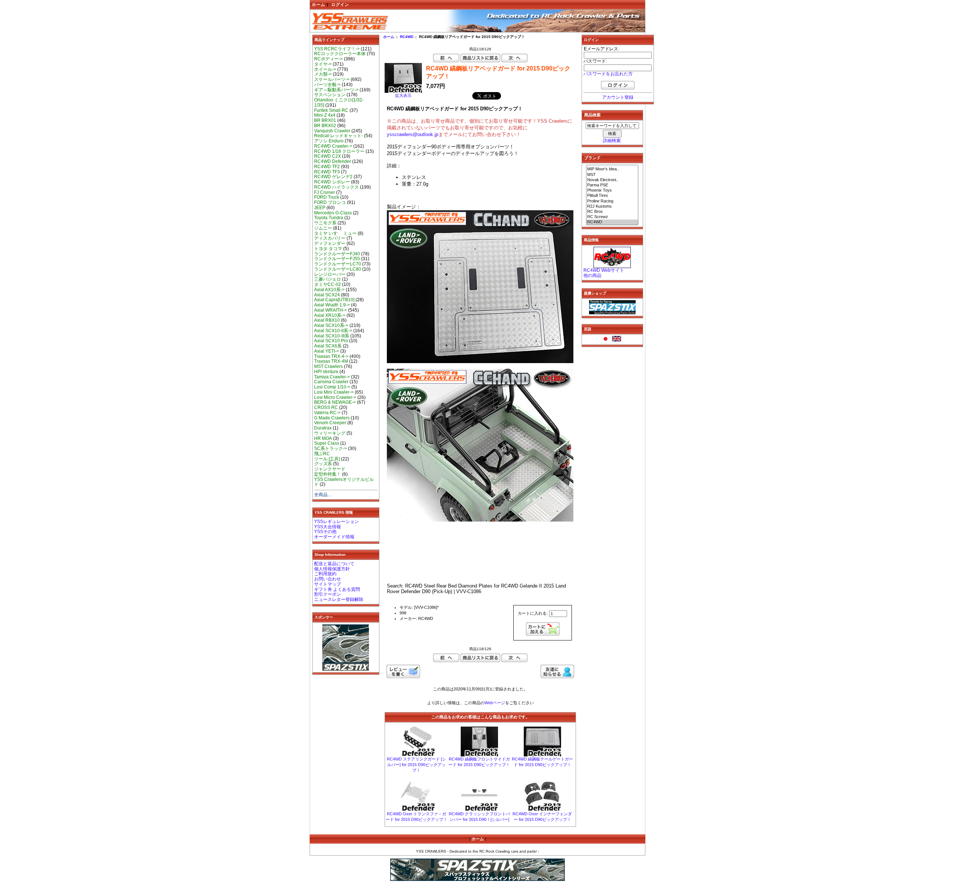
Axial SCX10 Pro (331, 340)
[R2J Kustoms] (612, 206)
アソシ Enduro (329, 141)
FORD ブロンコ (330, 202)
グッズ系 (323, 463)
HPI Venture (326, 371)
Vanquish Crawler (332, 130)
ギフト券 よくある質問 (337, 589)
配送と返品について (334, 563)
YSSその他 (325, 531)
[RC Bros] (612, 211)
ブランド (592, 157)
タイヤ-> (323, 64)
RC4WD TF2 (327, 166)
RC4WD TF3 (327, 171)
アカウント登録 (617, 97)
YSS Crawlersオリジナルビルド (344, 482)
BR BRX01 (325, 120)
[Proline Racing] (612, 201)
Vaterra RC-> (327, 412)
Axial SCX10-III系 (331, 335)
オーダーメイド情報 (334, 536)
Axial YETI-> (326, 351)
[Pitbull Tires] (612, 195)
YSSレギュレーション (336, 521)
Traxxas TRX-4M (331, 361)
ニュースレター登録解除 (338, 599)
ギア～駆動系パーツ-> (336, 89)
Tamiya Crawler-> (332, 377)
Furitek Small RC (331, 110)
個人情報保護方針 (332, 568)
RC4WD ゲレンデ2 (333, 176)
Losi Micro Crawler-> (335, 397)
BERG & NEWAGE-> (335, 402)
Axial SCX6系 (328, 346)
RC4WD (406, 37)
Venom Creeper (330, 422)
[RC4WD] (612, 222)
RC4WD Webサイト (603, 270)
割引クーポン (327, 594)
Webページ (495, 702)
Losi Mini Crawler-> (334, 392)
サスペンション (329, 94)
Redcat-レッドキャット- (338, 135)
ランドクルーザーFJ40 (337, 253)
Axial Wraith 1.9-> (332, 305)
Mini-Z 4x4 (324, 115)
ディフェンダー (329, 243)
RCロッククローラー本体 (340, 53)
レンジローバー (329, 274)
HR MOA (323, 438)
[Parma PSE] (612, 185)
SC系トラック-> (330, 448)
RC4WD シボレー (332, 182)
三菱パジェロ (327, 279)
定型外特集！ (327, 474)
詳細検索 (612, 140)
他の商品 (592, 275)
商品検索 (592, 115)
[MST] (612, 174)
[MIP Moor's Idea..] (612, 169)
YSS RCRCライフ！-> (337, 48)
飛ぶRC (322, 453)
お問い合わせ (327, 579)
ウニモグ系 (325, 223)
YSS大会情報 (327, 526)
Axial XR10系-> (329, 315)
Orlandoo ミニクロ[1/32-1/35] (339, 102)
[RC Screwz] (612, 217)
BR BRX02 (325, 125)
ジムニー (323, 228)
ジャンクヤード (329, 469)
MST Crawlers (328, 366)
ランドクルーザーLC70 (337, 264)
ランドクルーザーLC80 (337, 269)
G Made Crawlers (332, 418)
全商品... (322, 494)
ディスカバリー (329, 238)
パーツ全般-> (327, 84)
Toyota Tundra (328, 217)
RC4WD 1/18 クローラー (339, 151)
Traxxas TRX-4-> (331, 356)
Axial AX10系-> (329, 289)
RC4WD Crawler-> (333, 146)
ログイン (340, 4)
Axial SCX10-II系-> (333, 330)
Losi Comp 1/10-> (332, 387)
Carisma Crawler (331, 381)
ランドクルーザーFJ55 (337, 258)
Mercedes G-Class (333, 212)
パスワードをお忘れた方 (608, 73)
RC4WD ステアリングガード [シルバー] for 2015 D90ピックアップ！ (416, 764)
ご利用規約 (325, 573)
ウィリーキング (329, 433)
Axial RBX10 (327, 320)
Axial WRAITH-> (330, 310)
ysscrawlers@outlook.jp (412, 134)
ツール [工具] (327, 459)
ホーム (318, 4)
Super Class (326, 443)
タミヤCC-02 (327, 284)
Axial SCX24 (327, 294)
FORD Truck (326, 197)
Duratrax (323, 428)
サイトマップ (327, 584)
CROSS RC (326, 407)
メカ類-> (323, 74)
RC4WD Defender (332, 161)
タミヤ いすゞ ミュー (335, 233)
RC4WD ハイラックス (336, 187)
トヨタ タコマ (328, 248)
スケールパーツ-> (332, 79)
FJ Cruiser (324, 192)
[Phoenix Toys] (612, 190)
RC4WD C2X (327, 156)
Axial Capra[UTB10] (334, 299)
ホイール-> (325, 69)
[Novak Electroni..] (612, 180)
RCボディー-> (328, 59)
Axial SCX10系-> (331, 325)
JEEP (319, 207)
